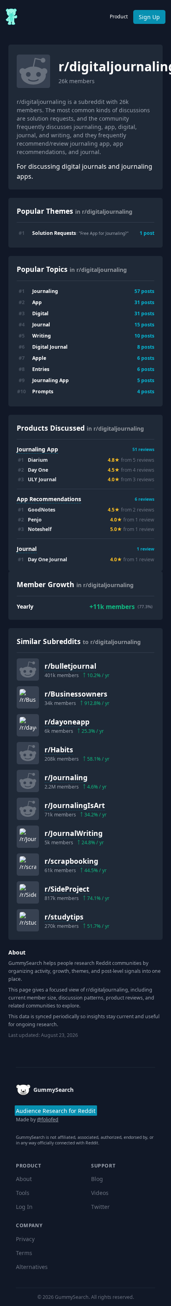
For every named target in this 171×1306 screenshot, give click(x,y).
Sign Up (149, 17)
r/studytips (64, 916)
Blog (97, 1179)
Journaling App (37, 449)
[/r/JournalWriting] (28, 837)
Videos (100, 1193)
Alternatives (32, 1267)
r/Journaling (66, 777)
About (24, 1179)
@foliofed (47, 1119)
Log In (24, 1206)
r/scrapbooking (71, 861)
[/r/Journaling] (28, 781)
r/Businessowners (76, 694)
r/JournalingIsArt (75, 805)
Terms (24, 1253)
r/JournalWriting (74, 833)
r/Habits (59, 749)
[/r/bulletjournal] (28, 669)
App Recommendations (49, 499)
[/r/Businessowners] (28, 697)
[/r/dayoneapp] (28, 725)
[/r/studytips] (28, 920)
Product (119, 16)
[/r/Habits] (28, 753)
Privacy (25, 1239)
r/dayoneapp (67, 721)
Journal (27, 548)
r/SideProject (67, 889)
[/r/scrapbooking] (28, 864)
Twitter (100, 1206)
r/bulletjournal (70, 666)
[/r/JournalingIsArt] (28, 809)
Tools (22, 1193)
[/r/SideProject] (28, 892)
